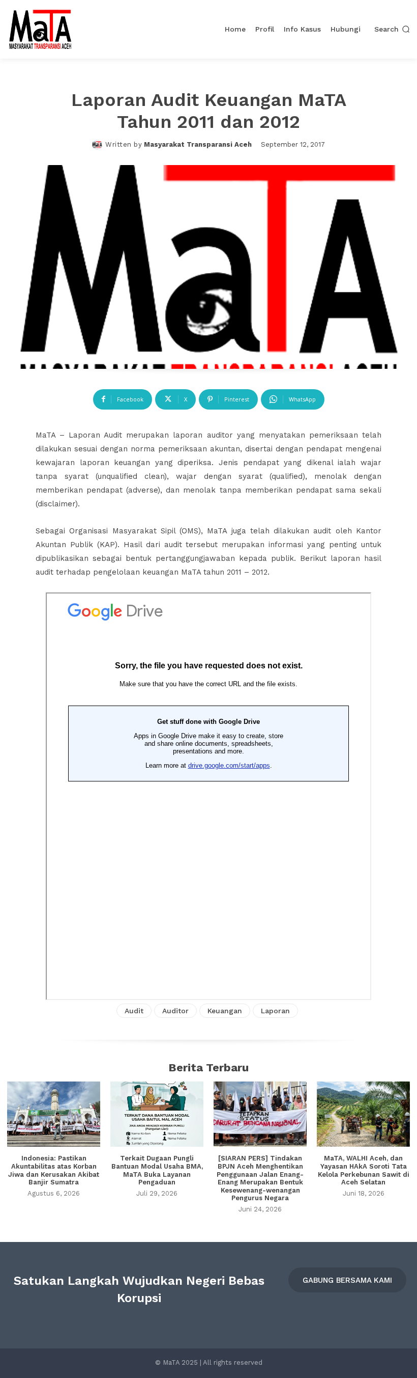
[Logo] (40, 29)
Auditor (175, 1011)
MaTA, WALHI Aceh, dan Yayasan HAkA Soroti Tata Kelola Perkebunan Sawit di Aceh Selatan (363, 1170)
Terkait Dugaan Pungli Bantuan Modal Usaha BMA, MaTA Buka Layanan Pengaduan (157, 1170)
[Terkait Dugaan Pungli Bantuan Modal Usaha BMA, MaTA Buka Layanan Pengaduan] (156, 1114)
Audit (134, 1011)
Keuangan (224, 1011)
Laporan (275, 1011)
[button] (392, 29)
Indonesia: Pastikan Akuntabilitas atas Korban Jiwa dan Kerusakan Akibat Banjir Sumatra (53, 1170)
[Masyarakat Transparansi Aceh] (98, 145)
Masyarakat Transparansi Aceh (198, 144)
